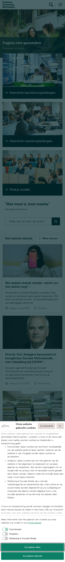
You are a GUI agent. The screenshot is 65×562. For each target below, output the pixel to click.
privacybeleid (34, 523)
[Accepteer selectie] (60, 426)
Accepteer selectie (32, 556)
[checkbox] (11, 529)
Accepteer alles (32, 547)
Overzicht (48, 426)
